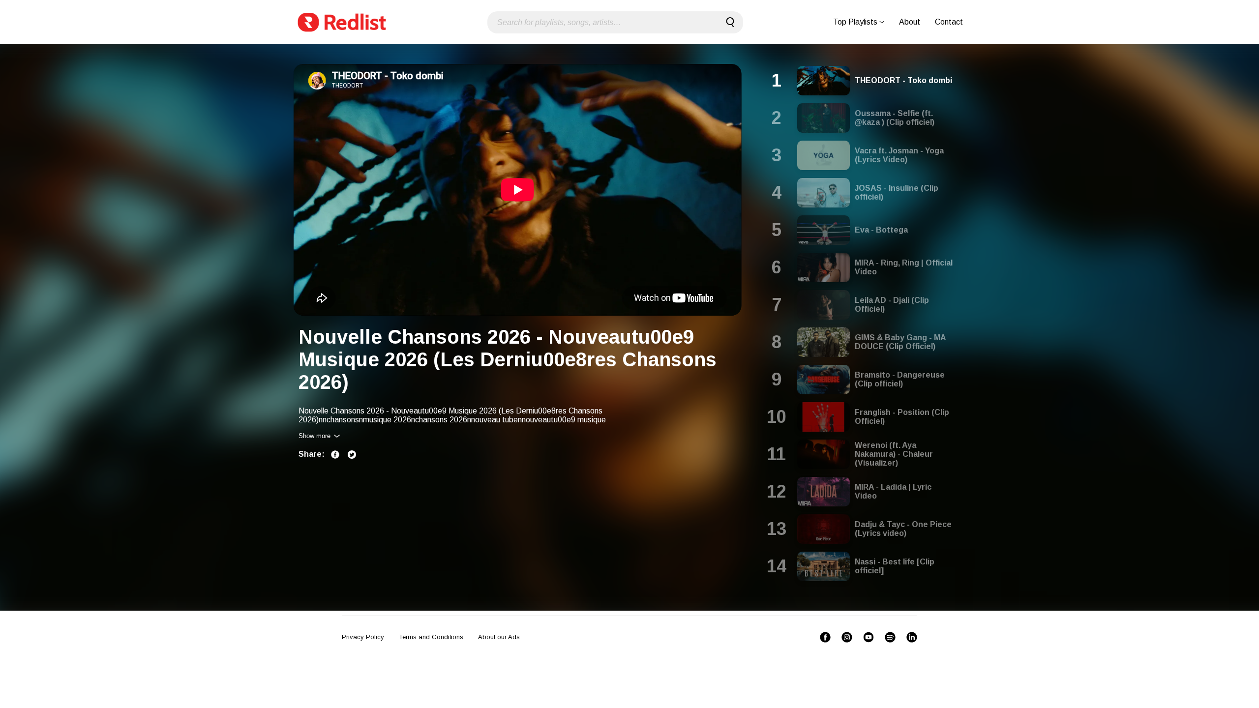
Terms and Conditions (431, 637)
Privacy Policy (363, 637)
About (909, 22)
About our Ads (499, 637)
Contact (949, 22)
